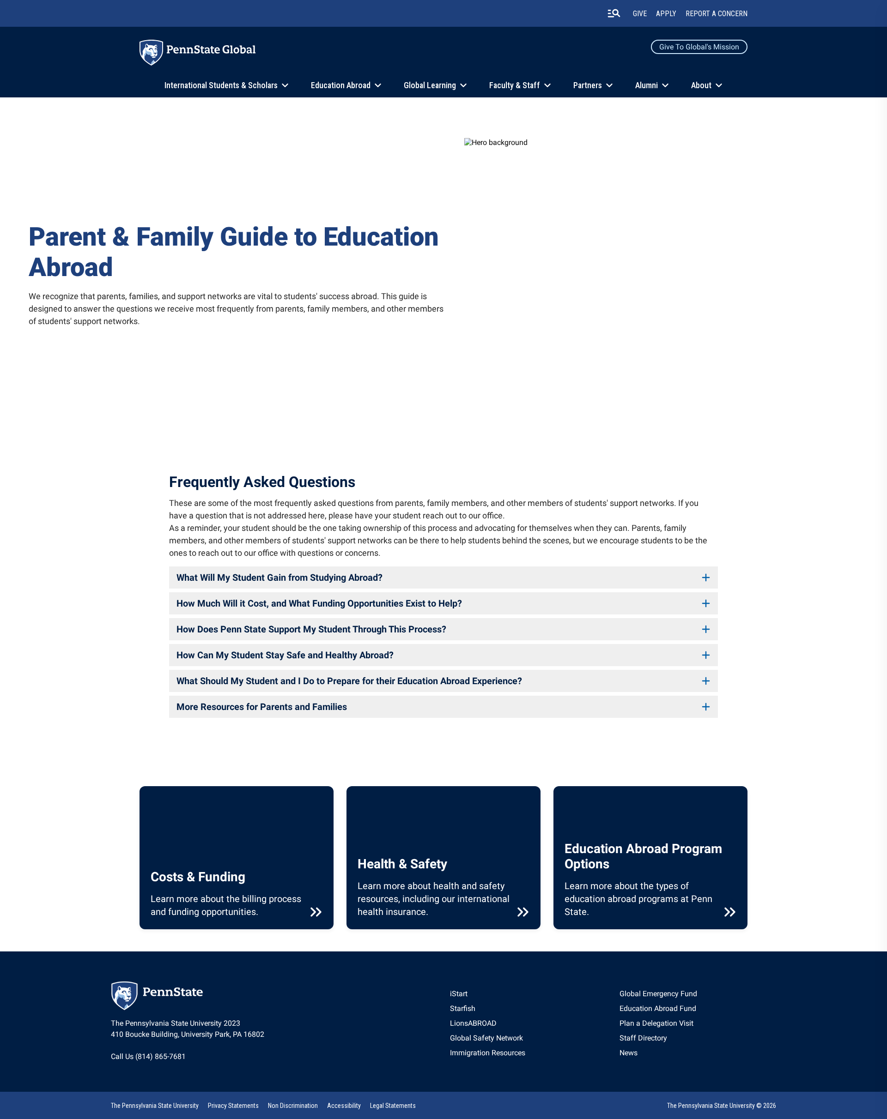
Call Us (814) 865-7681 (148, 1056)
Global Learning (430, 85)
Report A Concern (716, 13)
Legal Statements (393, 1105)
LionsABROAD (473, 1023)
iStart (459, 993)
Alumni (646, 85)
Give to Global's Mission (699, 46)
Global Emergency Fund (658, 993)
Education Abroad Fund (658, 1008)
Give (640, 13)
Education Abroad (341, 85)
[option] (487, 993)
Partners (587, 85)
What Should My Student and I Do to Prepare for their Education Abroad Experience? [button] (349, 680)
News (629, 1052)
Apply (666, 13)
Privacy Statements (233, 1105)
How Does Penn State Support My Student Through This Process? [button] (311, 629)
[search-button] (614, 13)
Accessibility (344, 1105)
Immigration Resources (487, 1052)
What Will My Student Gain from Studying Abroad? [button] (279, 577)
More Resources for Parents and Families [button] (261, 706)
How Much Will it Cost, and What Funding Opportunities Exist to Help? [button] (319, 603)
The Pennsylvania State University (155, 1105)
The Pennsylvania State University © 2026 (721, 1105)
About (701, 85)
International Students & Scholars (221, 85)
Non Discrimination (293, 1105)
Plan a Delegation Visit (656, 1023)
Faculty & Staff (514, 85)
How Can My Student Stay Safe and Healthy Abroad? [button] (285, 655)
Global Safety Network (486, 1038)
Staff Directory (643, 1038)
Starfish (462, 1008)
